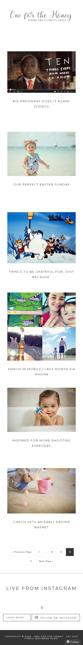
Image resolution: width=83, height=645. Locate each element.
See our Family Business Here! (51, 637)
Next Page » (46, 561)
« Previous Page (21, 552)
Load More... (16, 617)
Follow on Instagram (58, 617)
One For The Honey (41, 16)
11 (31, 561)
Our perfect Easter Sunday (41, 184)
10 (70, 552)
